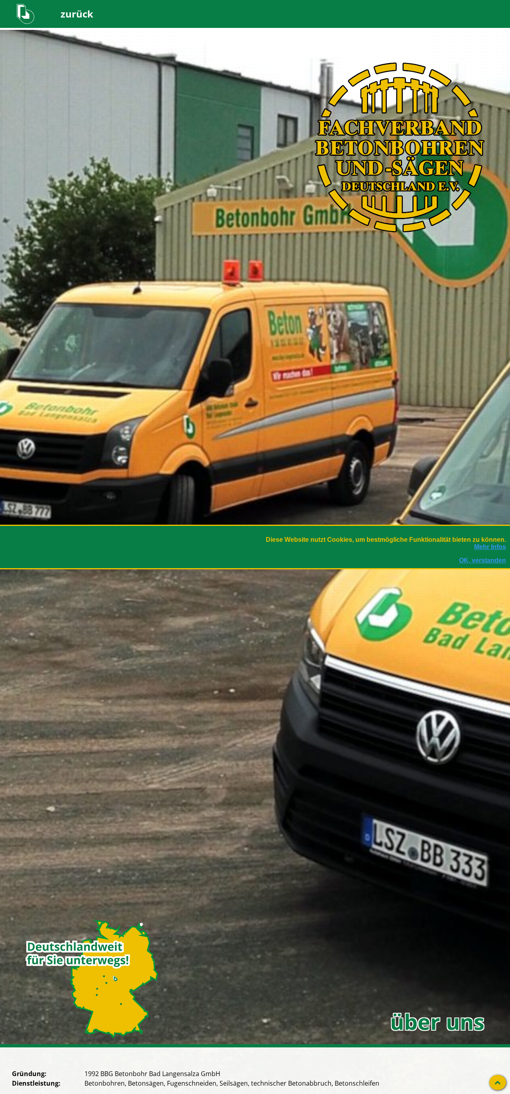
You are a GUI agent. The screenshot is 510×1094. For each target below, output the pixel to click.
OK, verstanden (482, 560)
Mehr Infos (490, 546)
